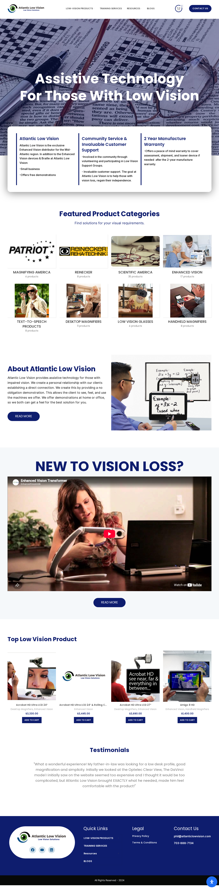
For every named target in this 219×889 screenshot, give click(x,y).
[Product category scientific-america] (135, 257)
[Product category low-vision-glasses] (135, 306)
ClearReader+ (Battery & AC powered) (135, 705)
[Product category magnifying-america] (32, 257)
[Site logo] (26, 8)
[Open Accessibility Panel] (211, 881)
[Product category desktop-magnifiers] (83, 306)
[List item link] (188, 837)
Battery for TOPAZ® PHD (31, 705)
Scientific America (31, 709)
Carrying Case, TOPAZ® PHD (84, 705)
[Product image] (187, 676)
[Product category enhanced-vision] (187, 257)
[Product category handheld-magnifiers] (187, 306)
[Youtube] (42, 849)
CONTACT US (200, 8)
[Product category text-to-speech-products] (32, 309)
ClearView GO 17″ (187, 705)
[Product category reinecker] (83, 257)
